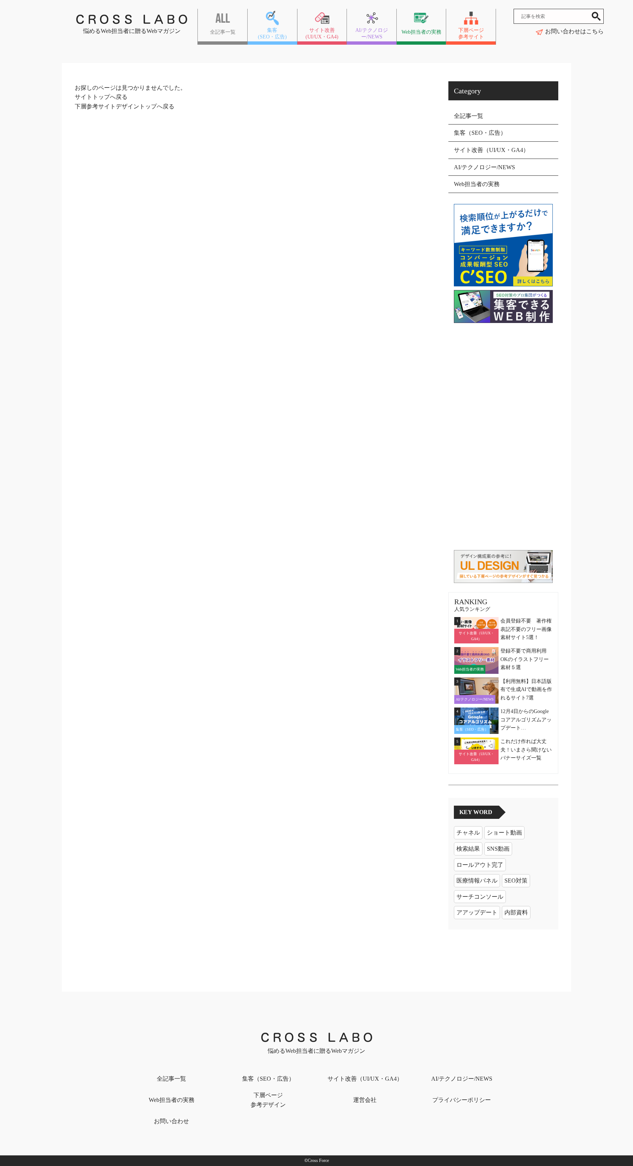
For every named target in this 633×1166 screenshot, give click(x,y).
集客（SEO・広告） (480, 133)
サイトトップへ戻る (101, 97)
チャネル (468, 832)
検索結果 (468, 849)
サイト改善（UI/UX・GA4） (491, 150)
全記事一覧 (468, 116)
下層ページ (268, 1100)
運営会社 (365, 1100)
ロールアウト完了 (479, 865)
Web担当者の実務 (477, 184)
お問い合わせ (171, 1121)
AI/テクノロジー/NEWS (484, 167)
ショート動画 (504, 832)
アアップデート (476, 912)
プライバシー (461, 1100)
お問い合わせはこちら (574, 31)
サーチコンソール (479, 897)
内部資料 (516, 912)
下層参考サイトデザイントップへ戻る (124, 106)
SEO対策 (516, 880)
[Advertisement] (503, 436)
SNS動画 (498, 849)
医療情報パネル (476, 880)
